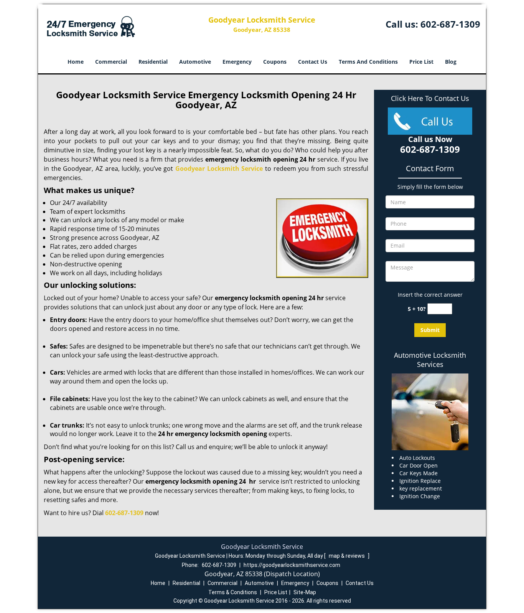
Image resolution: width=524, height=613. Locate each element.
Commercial (111, 61)
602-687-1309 (450, 24)
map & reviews (347, 556)
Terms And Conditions (368, 61)
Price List (421, 61)
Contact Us (312, 61)
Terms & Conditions (232, 592)
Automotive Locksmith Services (430, 359)
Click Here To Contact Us (430, 98)
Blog (450, 61)
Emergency (237, 61)
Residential (153, 61)
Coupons (275, 61)
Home (76, 61)
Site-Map (304, 592)
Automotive (195, 61)
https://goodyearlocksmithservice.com (292, 565)
